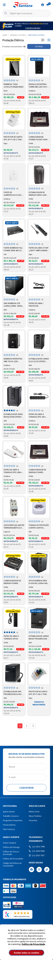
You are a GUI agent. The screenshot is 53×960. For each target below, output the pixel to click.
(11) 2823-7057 (38, 855)
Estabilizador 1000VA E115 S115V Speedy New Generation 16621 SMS (39, 360)
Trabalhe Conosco (11, 816)
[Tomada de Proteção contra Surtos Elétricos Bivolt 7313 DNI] (39, 507)
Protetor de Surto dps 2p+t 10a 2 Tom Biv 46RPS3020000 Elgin (13, 138)
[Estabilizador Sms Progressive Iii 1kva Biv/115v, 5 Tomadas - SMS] (14, 674)
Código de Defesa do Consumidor (12, 864)
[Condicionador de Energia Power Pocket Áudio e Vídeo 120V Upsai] (14, 563)
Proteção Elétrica (36, 35)
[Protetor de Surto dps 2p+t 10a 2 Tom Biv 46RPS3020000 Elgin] (14, 119)
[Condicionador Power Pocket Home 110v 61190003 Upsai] (39, 119)
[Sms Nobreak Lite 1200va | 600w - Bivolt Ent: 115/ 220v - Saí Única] (14, 285)
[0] (47, 4)
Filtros (39, 46)
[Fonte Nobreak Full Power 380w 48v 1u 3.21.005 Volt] (14, 230)
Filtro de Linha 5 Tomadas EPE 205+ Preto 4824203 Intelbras (37, 415)
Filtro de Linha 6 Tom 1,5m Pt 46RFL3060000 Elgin (38, 249)
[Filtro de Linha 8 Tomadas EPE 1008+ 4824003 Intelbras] (14, 452)
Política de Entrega (11, 847)
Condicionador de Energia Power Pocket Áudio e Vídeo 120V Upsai (14, 582)
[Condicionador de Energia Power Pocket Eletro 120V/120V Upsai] (39, 452)
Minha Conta (34, 811)
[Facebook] (31, 870)
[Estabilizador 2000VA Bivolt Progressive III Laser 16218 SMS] (39, 618)
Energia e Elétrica (18, 35)
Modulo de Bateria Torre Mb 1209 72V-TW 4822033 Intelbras (39, 85)
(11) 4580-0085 (38, 851)
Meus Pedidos (35, 816)
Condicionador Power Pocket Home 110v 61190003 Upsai (38, 138)
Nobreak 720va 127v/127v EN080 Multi (13, 85)
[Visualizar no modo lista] (43, 40)
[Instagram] (39, 870)
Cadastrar (26, 788)
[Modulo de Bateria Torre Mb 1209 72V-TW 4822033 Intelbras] (39, 66)
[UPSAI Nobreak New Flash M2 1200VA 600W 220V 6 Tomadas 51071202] (39, 563)
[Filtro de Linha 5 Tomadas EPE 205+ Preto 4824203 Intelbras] (39, 396)
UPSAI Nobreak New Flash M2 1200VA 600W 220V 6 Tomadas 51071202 (39, 582)
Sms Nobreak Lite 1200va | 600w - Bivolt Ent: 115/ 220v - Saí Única (13, 304)
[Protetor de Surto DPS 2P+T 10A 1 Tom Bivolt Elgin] (39, 674)
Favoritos (33, 820)
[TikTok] (46, 870)
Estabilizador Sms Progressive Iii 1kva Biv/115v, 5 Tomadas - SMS (13, 693)
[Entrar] (42, 5)
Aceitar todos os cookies (26, 952)
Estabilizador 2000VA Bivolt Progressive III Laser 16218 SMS (39, 637)
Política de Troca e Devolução (11, 853)
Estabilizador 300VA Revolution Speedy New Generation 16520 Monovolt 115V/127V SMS (13, 415)
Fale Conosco (9, 829)
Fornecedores (9, 824)
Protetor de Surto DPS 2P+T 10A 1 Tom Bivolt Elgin (38, 693)
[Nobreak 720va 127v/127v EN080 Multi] (14, 66)
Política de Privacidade (33, 944)
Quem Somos (9, 811)
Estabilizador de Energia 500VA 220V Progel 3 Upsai (37, 194)
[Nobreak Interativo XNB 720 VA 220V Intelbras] (14, 341)
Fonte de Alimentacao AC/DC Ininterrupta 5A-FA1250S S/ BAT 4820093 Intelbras (13, 194)
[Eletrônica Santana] (22, 4)
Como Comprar (9, 842)
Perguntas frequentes (13, 820)
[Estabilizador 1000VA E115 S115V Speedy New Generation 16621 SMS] (39, 341)
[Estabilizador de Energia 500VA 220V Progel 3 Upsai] (39, 174)
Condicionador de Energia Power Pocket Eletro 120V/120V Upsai (37, 471)
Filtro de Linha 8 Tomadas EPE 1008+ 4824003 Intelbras (13, 471)
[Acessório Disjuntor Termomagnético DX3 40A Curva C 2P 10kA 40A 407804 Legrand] (14, 507)
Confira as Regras (32, 28)
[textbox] (26, 13)
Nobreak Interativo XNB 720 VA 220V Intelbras (13, 360)
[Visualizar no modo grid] (49, 40)
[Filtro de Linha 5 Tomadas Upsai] (14, 618)
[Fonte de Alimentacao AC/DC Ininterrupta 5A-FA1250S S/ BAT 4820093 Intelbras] (14, 174)
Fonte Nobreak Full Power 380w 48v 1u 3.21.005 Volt (13, 249)
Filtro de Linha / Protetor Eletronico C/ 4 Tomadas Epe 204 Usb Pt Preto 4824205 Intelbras (39, 304)
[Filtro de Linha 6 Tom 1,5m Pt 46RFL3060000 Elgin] (39, 230)
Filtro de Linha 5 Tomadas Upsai (11, 637)
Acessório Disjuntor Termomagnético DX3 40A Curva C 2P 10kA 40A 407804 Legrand (14, 526)
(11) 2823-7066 (38, 846)
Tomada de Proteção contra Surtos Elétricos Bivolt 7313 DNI (39, 526)
